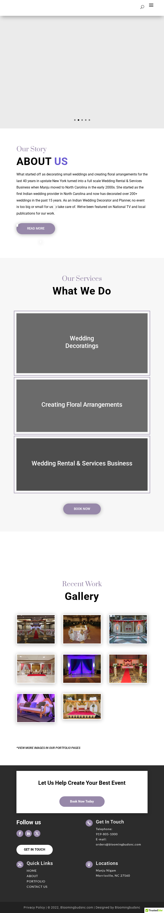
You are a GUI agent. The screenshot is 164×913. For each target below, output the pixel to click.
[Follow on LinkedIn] (28, 833)
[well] (82, 642)
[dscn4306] (128, 681)
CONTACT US (37, 886)
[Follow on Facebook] (19, 833)
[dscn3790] (36, 721)
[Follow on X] (37, 833)
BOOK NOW (82, 509)
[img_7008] (36, 642)
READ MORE (35, 228)
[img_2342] (36, 681)
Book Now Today (82, 801)
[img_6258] (82, 681)
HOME (32, 870)
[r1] (82, 718)
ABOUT (32, 876)
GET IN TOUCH (34, 849)
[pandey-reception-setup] (128, 642)
